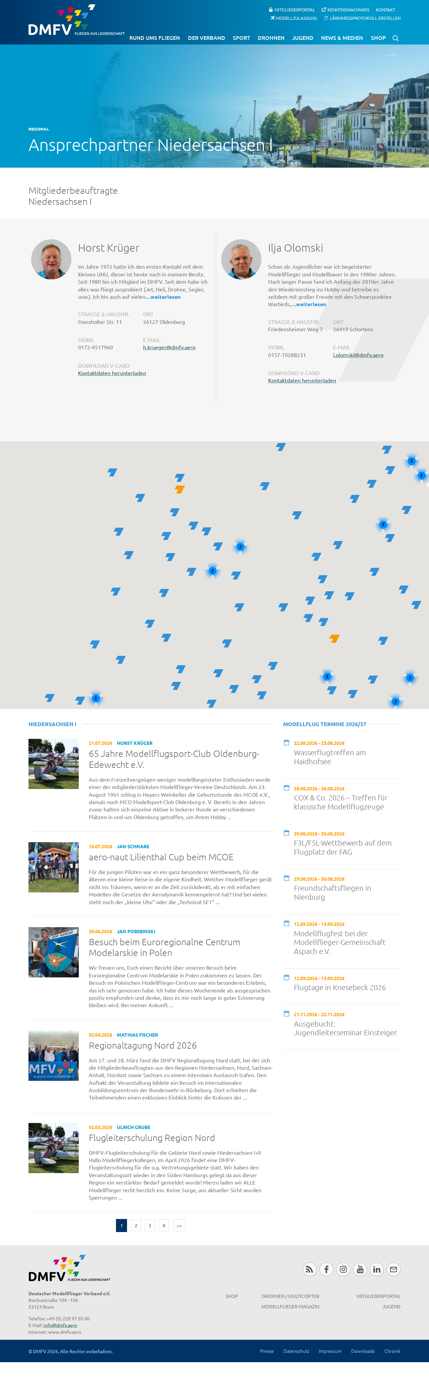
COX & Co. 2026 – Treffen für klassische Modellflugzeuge (340, 802)
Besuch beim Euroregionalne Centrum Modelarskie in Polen (164, 947)
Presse (267, 1350)
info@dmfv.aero (60, 1325)
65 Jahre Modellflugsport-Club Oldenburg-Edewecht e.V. (174, 759)
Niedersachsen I (52, 723)
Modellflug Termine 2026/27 (324, 723)
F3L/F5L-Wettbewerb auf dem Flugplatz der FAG (343, 847)
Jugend (302, 37)
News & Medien (342, 37)
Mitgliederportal (294, 9)
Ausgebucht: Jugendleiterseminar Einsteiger (345, 1028)
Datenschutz (296, 1350)
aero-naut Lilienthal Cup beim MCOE (161, 857)
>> (179, 1225)
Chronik (392, 1350)
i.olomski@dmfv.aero (358, 354)
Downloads (363, 1350)
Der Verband (206, 37)
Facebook (326, 1269)
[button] (316, 556)
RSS (309, 1269)
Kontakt (385, 9)
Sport (241, 37)
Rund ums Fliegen (154, 37)
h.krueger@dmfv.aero (169, 347)
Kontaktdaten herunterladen (112, 372)
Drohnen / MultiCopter (290, 1296)
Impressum (330, 1350)
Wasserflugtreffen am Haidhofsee (330, 757)
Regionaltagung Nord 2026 (143, 1045)
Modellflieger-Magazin (290, 1306)
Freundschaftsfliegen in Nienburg (332, 892)
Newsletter (394, 1269)
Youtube (360, 1269)
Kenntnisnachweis (348, 9)
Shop (378, 37)
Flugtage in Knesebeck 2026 (340, 987)
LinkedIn (376, 1269)
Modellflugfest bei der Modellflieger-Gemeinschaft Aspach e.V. (340, 942)
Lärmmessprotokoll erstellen (365, 17)
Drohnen (271, 37)
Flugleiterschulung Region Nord (152, 1137)
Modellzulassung (296, 17)
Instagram (343, 1269)
